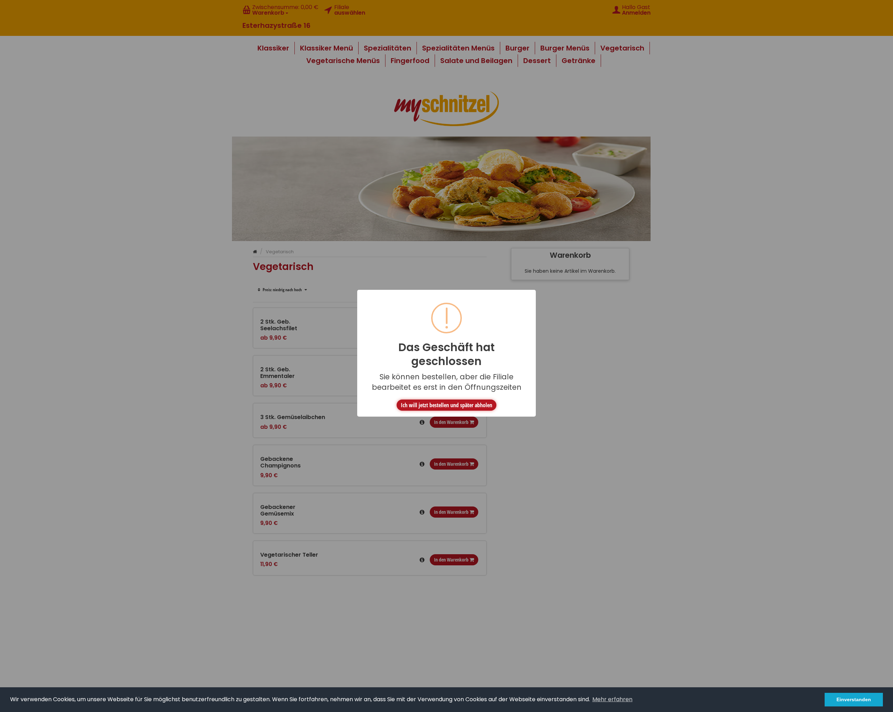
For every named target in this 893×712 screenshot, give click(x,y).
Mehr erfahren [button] (612, 699)
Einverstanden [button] (853, 699)
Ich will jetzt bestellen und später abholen (446, 405)
